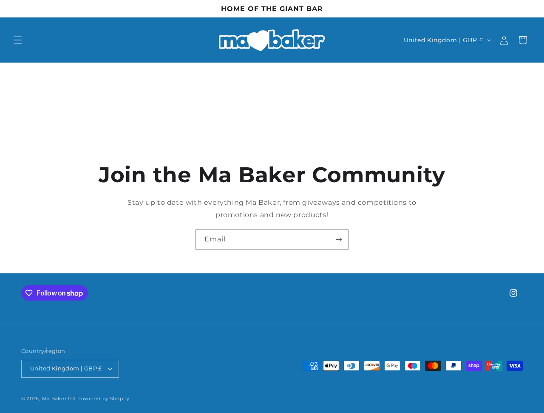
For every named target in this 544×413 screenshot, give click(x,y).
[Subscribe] (338, 239)
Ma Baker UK (59, 399)
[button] (17, 40)
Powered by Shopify (103, 399)
